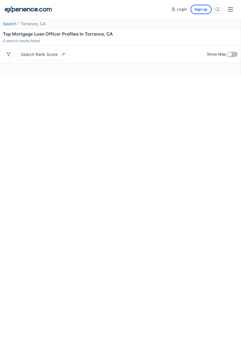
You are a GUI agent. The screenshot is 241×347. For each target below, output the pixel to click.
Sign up (201, 9)
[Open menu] (230, 9)
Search (9, 23)
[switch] (232, 54)
